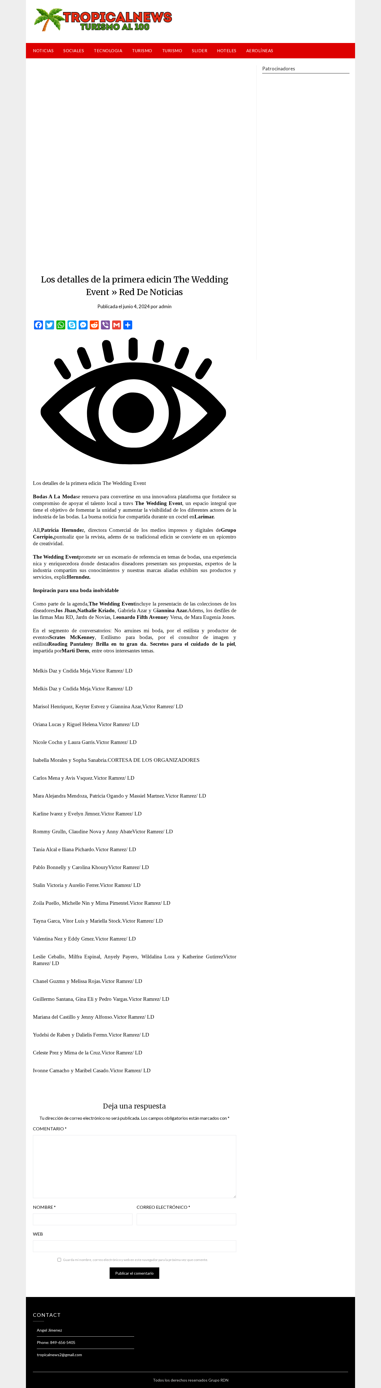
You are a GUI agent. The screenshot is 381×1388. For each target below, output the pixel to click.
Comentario (50, 1128)
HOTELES (227, 50)
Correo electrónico (163, 1207)
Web (38, 1233)
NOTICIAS (43, 50)
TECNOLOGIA (108, 50)
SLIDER (199, 50)
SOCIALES (73, 50)
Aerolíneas (259, 50)
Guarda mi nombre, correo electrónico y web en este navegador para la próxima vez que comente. (135, 1260)
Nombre (44, 1207)
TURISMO (142, 50)
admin (165, 306)
